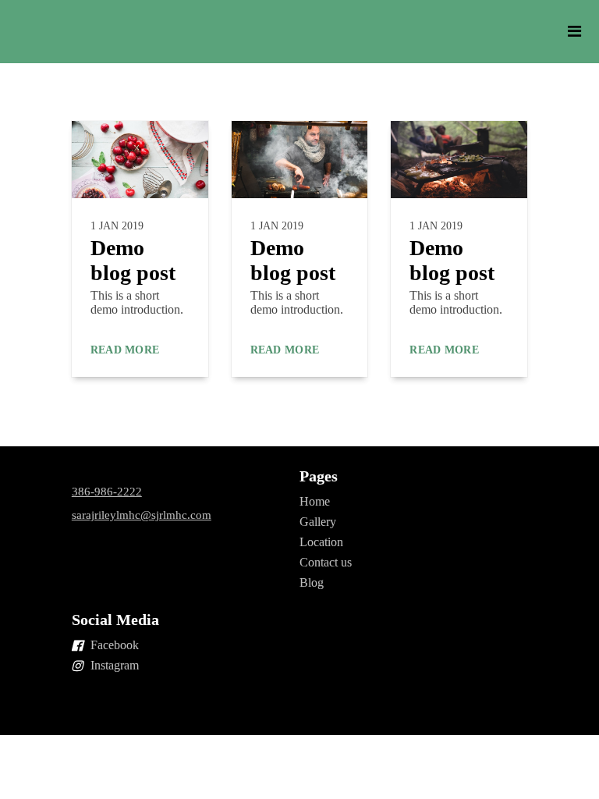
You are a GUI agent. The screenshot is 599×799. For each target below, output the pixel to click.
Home (315, 501)
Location (321, 542)
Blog (312, 582)
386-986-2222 (107, 491)
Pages (319, 476)
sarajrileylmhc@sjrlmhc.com (141, 515)
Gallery (318, 521)
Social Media (115, 619)
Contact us (326, 562)
